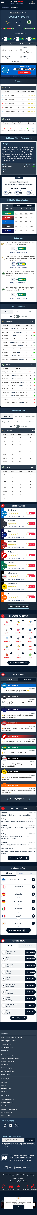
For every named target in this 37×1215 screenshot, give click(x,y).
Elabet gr (3, 1085)
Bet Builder (4, 1065)
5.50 (26, 213)
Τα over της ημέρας (7, 1055)
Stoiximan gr (12, 510)
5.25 (26, 226)
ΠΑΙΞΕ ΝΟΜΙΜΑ (24, 73)
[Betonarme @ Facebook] (11, 1125)
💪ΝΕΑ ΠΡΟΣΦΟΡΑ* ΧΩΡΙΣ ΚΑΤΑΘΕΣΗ (14, 753)
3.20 (21, 226)
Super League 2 (14, 12)
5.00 (26, 230)
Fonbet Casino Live (6, 1112)
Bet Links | (20, 1175)
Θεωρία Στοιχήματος (7, 848)
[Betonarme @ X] (16, 1125)
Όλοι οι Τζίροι (17, 1018)
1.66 (16, 230)
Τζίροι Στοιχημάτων (7, 1047)
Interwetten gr (12, 583)
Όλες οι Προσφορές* (17, 799)
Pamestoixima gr (13, 541)
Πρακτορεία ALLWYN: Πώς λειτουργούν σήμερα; (17, 821)
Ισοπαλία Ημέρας (6, 1068)
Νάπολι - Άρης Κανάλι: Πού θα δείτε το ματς (15, 845)
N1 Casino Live (5, 1115)
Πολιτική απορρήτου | (10, 1175)
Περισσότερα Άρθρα (17, 858)
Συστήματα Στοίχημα (7, 1071)
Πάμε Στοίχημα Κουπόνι (8, 1041)
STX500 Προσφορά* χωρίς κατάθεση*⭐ (15, 691)
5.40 (26, 222)
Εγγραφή (30, 1140)
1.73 (16, 213)
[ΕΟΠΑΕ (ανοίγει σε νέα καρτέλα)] (24, 1167)
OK (18, 1207)
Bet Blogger (4, 812)
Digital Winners (22, 1181)
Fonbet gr (11, 552)
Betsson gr (11, 594)
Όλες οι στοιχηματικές (17, 606)
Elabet (10, 531)
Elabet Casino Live (6, 1106)
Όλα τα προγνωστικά (17, 663)
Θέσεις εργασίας (28, 1175)
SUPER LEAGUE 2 (6, 7)
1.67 (16, 222)
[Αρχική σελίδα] (1, 7)
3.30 (21, 213)
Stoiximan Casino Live (7, 1099)
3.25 (21, 217)
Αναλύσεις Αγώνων (7, 1044)
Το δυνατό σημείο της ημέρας (10, 1058)
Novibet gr (11, 520)
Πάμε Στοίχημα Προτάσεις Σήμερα (11, 1037)
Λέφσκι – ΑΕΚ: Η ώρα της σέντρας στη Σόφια (16, 815)
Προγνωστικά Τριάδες (8, 1061)
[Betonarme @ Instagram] (5, 1125)
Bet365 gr (11, 562)
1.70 (16, 217)
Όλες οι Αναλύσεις (17, 930)
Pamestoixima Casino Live (9, 1109)
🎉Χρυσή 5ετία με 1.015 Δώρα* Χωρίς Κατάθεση (18, 742)
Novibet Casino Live (7, 1102)
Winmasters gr (12, 573)
